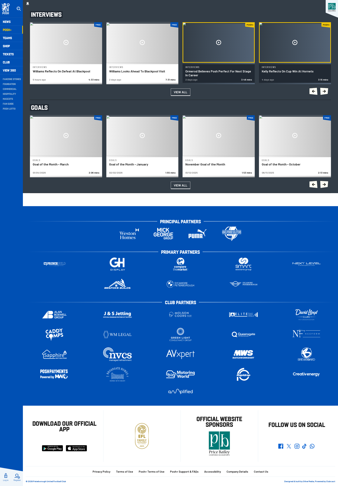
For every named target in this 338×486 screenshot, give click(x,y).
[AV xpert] (180, 354)
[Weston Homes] (129, 234)
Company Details (237, 471)
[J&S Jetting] (117, 315)
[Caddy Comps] (54, 334)
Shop (6, 46)
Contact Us (261, 471)
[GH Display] (117, 264)
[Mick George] (163, 234)
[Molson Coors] (180, 314)
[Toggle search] (18, 9)
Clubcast (330, 481)
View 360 (9, 70)
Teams (7, 38)
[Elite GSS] (243, 314)
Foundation (9, 84)
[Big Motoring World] (180, 374)
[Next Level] (306, 264)
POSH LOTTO (9, 108)
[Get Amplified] (180, 391)
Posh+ (7, 29)
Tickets (8, 54)
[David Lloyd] (306, 314)
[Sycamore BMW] (180, 284)
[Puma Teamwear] (197, 234)
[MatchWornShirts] (243, 354)
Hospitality (9, 94)
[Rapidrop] (243, 374)
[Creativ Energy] (306, 374)
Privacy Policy (101, 471)
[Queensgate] (243, 334)
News (7, 21)
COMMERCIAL (10, 89)
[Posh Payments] (54, 374)
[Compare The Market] (180, 264)
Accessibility (212, 471)
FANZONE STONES (12, 79)
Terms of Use (124, 471)
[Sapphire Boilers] (54, 354)
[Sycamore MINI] (243, 284)
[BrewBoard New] (306, 354)
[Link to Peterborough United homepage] (7, 8)
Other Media (308, 481)
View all (180, 92)
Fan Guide (8, 103)
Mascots (8, 98)
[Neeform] (306, 334)
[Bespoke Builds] (117, 284)
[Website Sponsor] (332, 7)
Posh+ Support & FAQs (184, 471)
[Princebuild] (54, 264)
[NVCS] (117, 354)
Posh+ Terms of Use (151, 471)
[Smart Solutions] (243, 264)
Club (6, 62)
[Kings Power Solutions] (231, 234)
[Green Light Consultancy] (180, 334)
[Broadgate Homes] (117, 374)
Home (28, 3)
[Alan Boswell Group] (54, 314)
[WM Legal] (117, 334)
